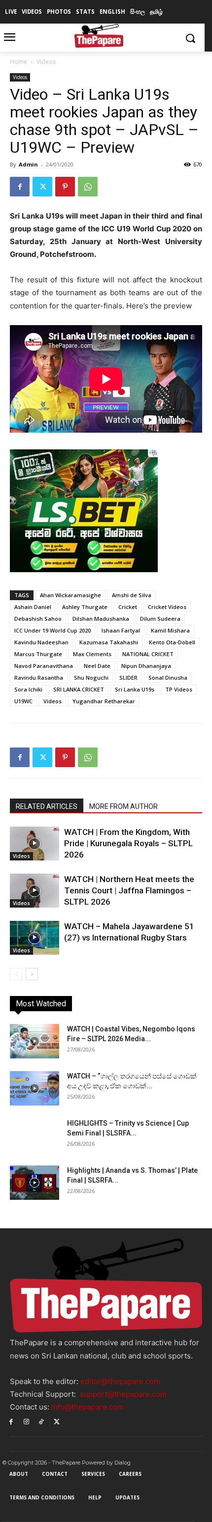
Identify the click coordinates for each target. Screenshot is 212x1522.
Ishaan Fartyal (121, 630)
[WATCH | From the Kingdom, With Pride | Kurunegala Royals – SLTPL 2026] (34, 843)
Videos (46, 61)
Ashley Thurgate (84, 606)
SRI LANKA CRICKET (78, 689)
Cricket (127, 606)
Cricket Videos (167, 606)
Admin (28, 164)
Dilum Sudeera (160, 618)
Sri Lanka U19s (134, 689)
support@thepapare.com (123, 1394)
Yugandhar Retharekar (103, 701)
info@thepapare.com (87, 1406)
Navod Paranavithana (43, 665)
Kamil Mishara (170, 630)
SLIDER (128, 677)
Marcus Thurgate (38, 654)
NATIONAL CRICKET (148, 654)
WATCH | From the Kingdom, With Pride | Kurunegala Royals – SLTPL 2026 (128, 843)
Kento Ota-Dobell (172, 642)
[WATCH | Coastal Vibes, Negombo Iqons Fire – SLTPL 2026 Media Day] (34, 1041)
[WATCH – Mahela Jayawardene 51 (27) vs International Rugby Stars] (34, 938)
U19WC (23, 701)
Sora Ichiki (28, 689)
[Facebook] (20, 186)
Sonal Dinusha (167, 677)
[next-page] (32, 974)
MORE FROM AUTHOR (123, 806)
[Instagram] (26, 1421)
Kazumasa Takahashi (108, 642)
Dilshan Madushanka (100, 618)
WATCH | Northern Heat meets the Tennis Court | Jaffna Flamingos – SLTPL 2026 (129, 890)
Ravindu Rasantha (38, 677)
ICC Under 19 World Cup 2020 (52, 630)
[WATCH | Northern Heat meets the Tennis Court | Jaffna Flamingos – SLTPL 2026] (34, 891)
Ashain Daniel (32, 606)
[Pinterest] (65, 186)
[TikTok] (41, 1421)
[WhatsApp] (88, 186)
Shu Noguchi (91, 677)
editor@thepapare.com (120, 1381)
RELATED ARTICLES (46, 806)
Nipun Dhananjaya (146, 665)
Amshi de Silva (131, 595)
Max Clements (92, 654)
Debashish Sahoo (38, 618)
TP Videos (178, 689)
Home (18, 61)
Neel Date (97, 665)
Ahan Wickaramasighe (70, 595)
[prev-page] (16, 974)
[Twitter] (42, 186)
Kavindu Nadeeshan (41, 642)
